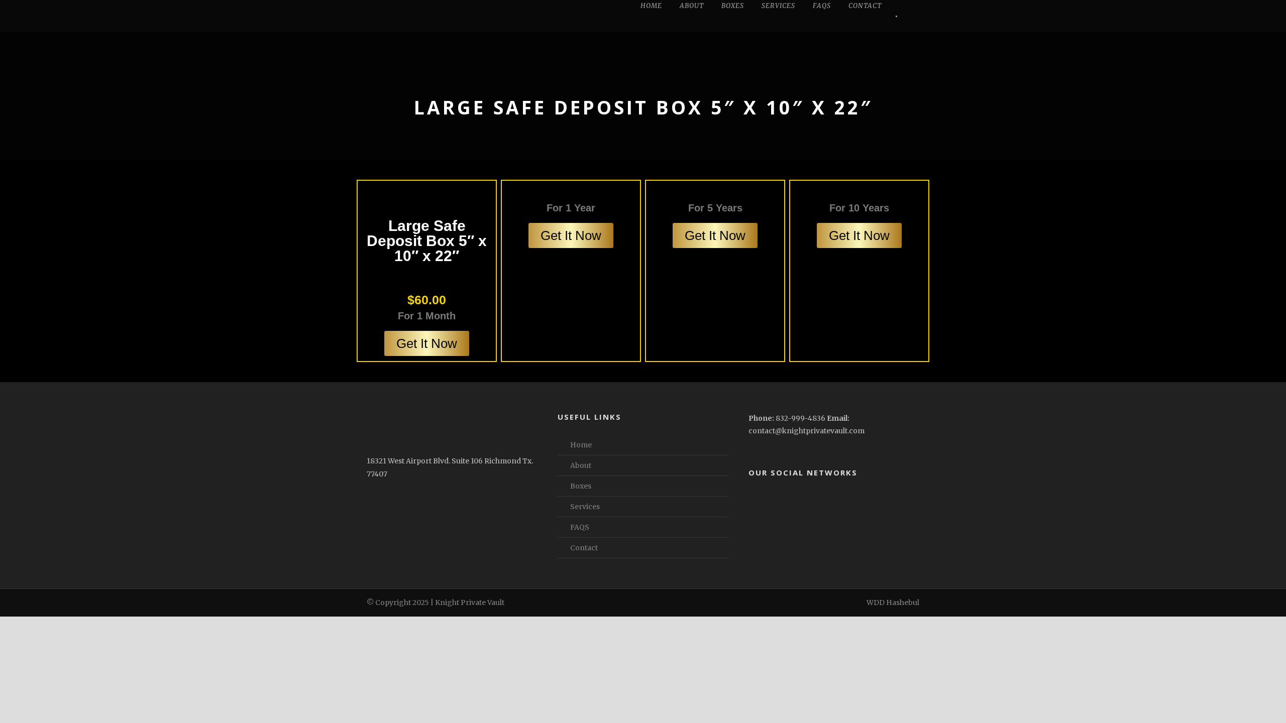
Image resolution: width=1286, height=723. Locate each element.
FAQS (822, 6)
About (692, 6)
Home (651, 6)
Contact (865, 6)
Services (778, 6)
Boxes (732, 6)
